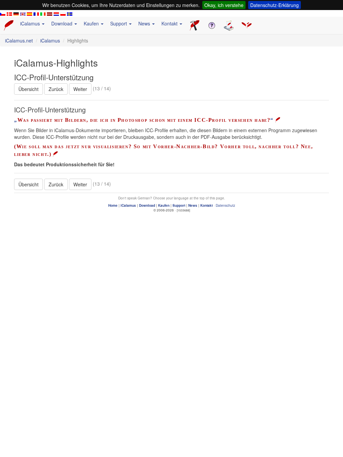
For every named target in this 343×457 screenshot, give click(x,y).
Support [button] (119, 23)
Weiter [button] (80, 89)
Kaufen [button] (92, 23)
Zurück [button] (56, 89)
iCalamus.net (19, 40)
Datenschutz (225, 205)
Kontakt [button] (170, 23)
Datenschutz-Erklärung (274, 5)
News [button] (144, 23)
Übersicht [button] (28, 89)
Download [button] (62, 23)
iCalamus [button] (30, 23)
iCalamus (50, 40)
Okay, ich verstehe (224, 5)
